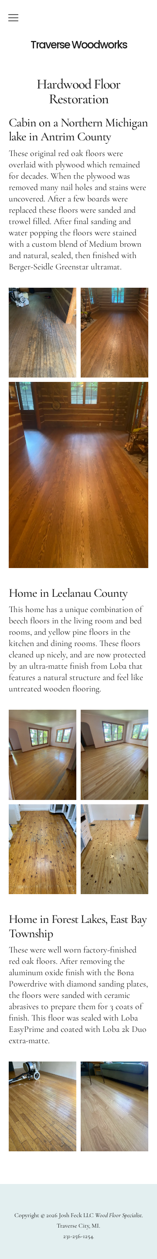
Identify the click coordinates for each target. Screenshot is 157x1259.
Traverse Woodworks (79, 45)
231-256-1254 (78, 1236)
